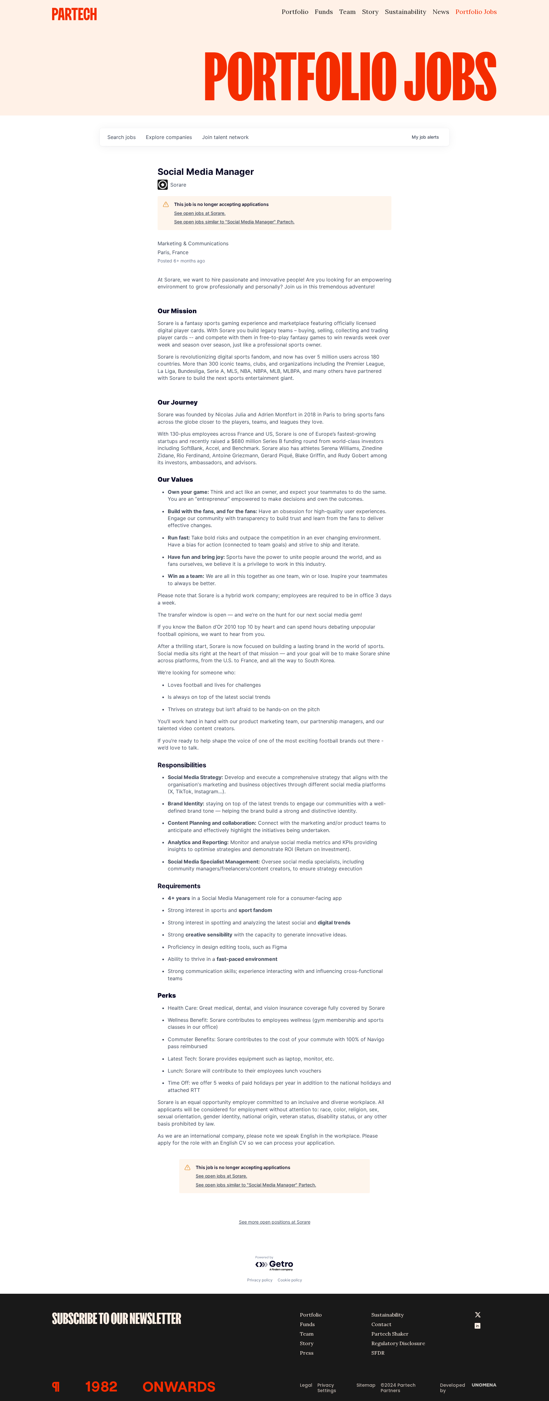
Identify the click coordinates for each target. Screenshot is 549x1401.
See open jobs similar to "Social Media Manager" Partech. (234, 221)
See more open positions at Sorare (274, 1222)
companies (169, 137)
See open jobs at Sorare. (200, 213)
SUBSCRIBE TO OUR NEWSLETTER (116, 1318)
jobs (121, 137)
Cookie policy (290, 1280)
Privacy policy (260, 1280)
